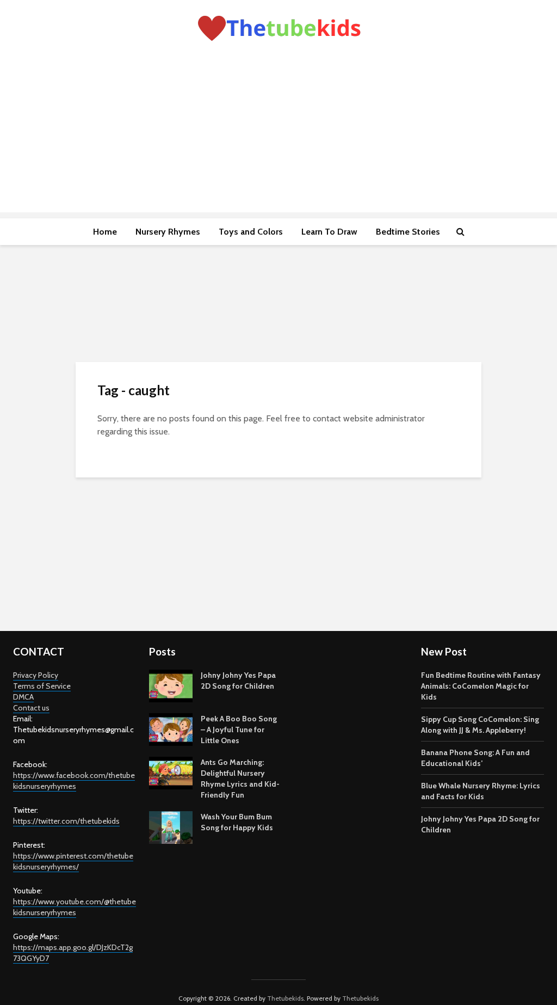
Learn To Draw (329, 231)
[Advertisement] (278, 136)
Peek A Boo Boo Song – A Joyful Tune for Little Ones (239, 729)
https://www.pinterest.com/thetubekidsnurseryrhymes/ (73, 861)
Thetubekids (285, 998)
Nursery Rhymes (167, 231)
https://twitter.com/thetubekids (66, 821)
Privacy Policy (35, 675)
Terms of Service (42, 686)
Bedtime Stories (408, 231)
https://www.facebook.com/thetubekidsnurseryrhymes (74, 780)
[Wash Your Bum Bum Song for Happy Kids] (171, 826)
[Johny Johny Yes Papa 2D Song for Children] (171, 685)
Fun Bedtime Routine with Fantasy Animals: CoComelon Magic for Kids (481, 686)
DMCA (23, 697)
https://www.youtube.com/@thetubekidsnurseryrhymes (74, 907)
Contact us (31, 708)
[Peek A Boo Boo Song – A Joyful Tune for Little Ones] (171, 728)
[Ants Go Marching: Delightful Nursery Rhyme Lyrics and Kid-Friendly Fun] (171, 772)
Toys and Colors (251, 231)
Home (105, 231)
